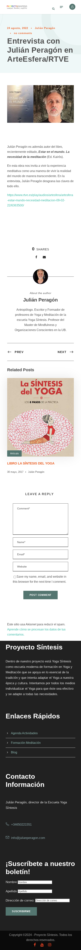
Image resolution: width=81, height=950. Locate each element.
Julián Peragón (45, 28)
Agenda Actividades (24, 733)
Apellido (11, 891)
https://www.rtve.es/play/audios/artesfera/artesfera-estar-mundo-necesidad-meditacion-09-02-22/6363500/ (40, 200)
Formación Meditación (26, 742)
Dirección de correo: (20, 900)
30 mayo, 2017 (15, 471)
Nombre (11, 882)
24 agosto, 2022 (17, 28)
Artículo (14, 453)
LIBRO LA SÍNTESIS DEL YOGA (30, 463)
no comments (23, 33)
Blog (14, 752)
